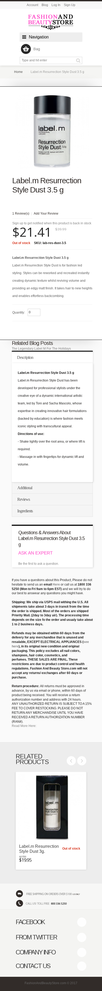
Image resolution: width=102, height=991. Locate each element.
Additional (24, 487)
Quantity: (18, 312)
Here (56, 584)
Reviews (23, 499)
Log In (56, 5)
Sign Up (69, 5)
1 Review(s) (20, 213)
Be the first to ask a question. (38, 564)
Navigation (39, 37)
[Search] (79, 60)
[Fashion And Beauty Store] (51, 22)
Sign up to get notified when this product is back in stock (51, 223)
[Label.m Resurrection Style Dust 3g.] (51, 807)
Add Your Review (46, 213)
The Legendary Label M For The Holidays (41, 348)
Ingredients (25, 511)
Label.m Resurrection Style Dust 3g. (39, 849)
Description (25, 357)
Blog (45, 5)
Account (32, 5)
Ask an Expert (35, 553)
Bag (36, 49)
